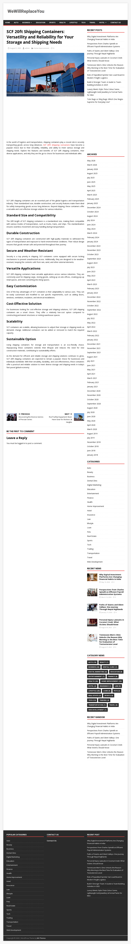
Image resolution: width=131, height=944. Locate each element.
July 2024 (91, 220)
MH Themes (41, 938)
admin (27, 48)
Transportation (93, 553)
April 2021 (91, 374)
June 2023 (91, 271)
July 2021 (91, 361)
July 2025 (91, 177)
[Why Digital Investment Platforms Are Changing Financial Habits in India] (92, 579)
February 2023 (93, 288)
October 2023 (93, 254)
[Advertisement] (51, 118)
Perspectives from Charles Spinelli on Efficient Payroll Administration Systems (111, 591)
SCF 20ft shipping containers (56, 145)
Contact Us (116, 22)
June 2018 (91, 450)
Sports (52, 22)
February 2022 (93, 335)
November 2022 (94, 301)
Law (89, 519)
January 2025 (92, 203)
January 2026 (92, 169)
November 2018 (94, 442)
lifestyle (73, 22)
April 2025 (91, 190)
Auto (16, 22)
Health (62, 22)
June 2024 (91, 224)
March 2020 (92, 429)
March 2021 (92, 378)
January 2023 (92, 293)
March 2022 (92, 331)
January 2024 (92, 241)
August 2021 (92, 357)
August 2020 (92, 408)
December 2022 (93, 297)
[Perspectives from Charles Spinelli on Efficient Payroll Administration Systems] (92, 595)
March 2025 (92, 195)
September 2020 (94, 403)
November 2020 (94, 395)
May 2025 (91, 186)
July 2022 (91, 318)
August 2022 (92, 314)
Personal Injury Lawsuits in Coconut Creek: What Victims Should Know (111, 622)
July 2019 (91, 438)
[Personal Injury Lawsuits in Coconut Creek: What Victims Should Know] (92, 625)
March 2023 (92, 284)
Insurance (91, 515)
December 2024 (93, 207)
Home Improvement (41, 48)
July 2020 (91, 412)
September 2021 (94, 352)
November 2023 (94, 250)
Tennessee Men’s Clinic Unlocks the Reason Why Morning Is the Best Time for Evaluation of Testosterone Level (105, 68)
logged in (21, 443)
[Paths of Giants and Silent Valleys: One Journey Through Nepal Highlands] (92, 610)
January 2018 (92, 455)
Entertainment (93, 493)
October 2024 (93, 211)
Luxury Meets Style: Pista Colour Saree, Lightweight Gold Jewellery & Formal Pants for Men (104, 92)
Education (40, 22)
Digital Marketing (94, 485)
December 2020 (93, 391)
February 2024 (93, 237)
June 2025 (91, 182)
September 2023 (94, 258)
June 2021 (91, 365)
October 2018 (93, 446)
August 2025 (92, 173)
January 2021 (92, 386)
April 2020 (91, 425)
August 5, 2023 (15, 48)
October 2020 (93, 399)
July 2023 (91, 267)
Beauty (90, 472)
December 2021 (93, 344)
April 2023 (91, 280)
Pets (89, 532)
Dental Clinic (92, 480)
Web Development (95, 562)
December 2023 (93, 246)
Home (7, 22)
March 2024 (92, 233)
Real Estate (91, 536)
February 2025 (93, 199)
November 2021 (94, 348)
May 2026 (91, 160)
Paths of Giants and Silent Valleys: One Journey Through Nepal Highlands (111, 607)
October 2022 (93, 305)
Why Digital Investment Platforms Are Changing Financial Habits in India (110, 576)
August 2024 (92, 216)
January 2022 (92, 339)
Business (26, 22)
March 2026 (92, 165)
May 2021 (91, 369)
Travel (92, 22)
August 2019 (92, 433)
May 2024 (91, 229)
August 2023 (92, 263)
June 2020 (91, 416)
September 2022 (94, 310)
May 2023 (91, 275)
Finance (90, 498)
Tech (83, 22)
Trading (90, 549)
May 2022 (91, 322)
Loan (89, 527)
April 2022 (91, 327)
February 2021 (93, 382)
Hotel (102, 22)
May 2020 (91, 421)
